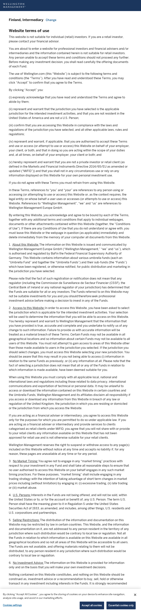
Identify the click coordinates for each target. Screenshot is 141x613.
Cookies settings (12, 605)
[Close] (135, 595)
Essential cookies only (121, 605)
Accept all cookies (92, 605)
